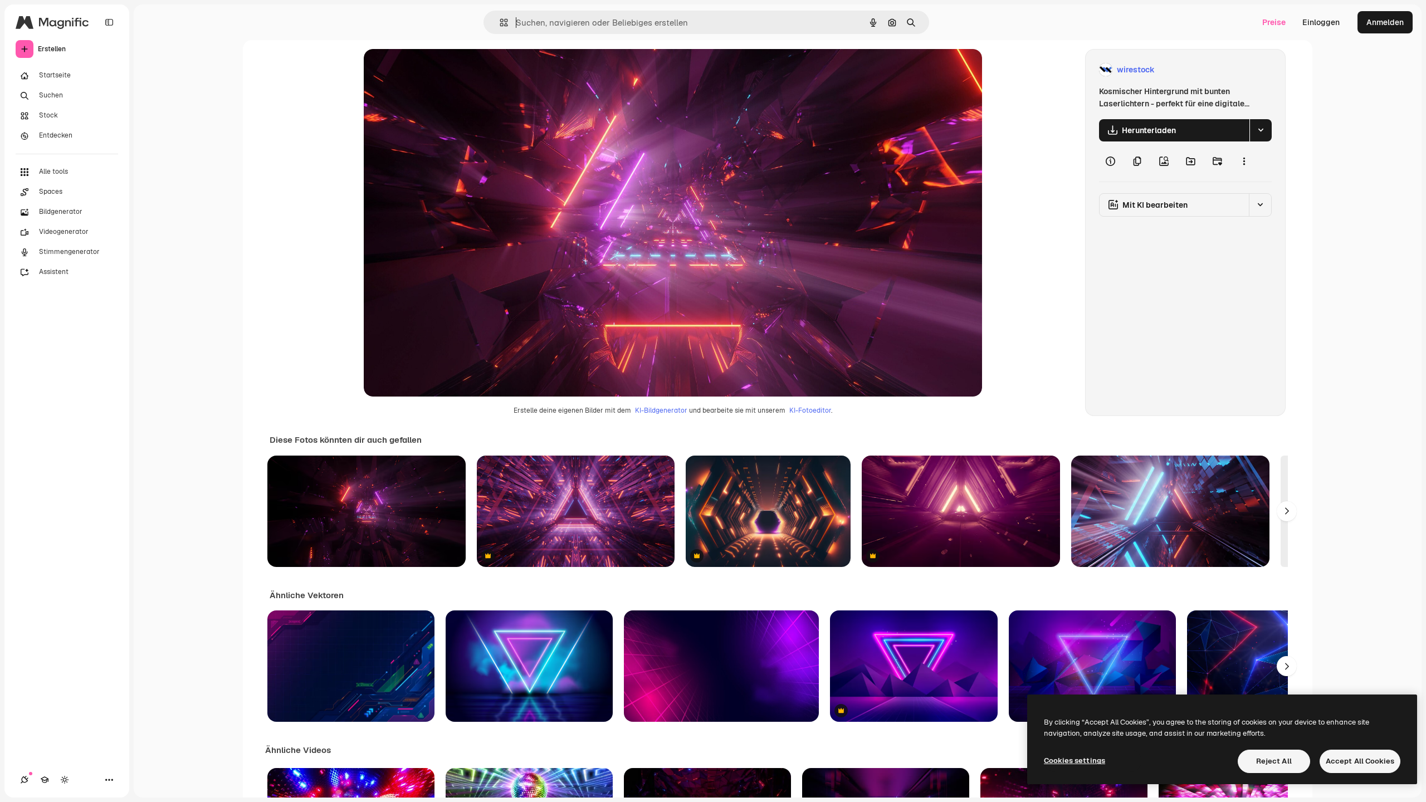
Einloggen (1321, 22)
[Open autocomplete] (499, 22)
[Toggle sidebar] (109, 22)
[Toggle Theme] (65, 780)
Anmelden (1385, 22)
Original (435, 70)
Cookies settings (1074, 760)
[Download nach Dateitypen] (1260, 130)
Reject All (1274, 761)
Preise (1274, 22)
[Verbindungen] (24, 780)
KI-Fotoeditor (810, 410)
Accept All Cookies (1360, 761)
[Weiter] (1287, 511)
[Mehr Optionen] (1244, 161)
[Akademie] (44, 780)
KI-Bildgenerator (661, 410)
